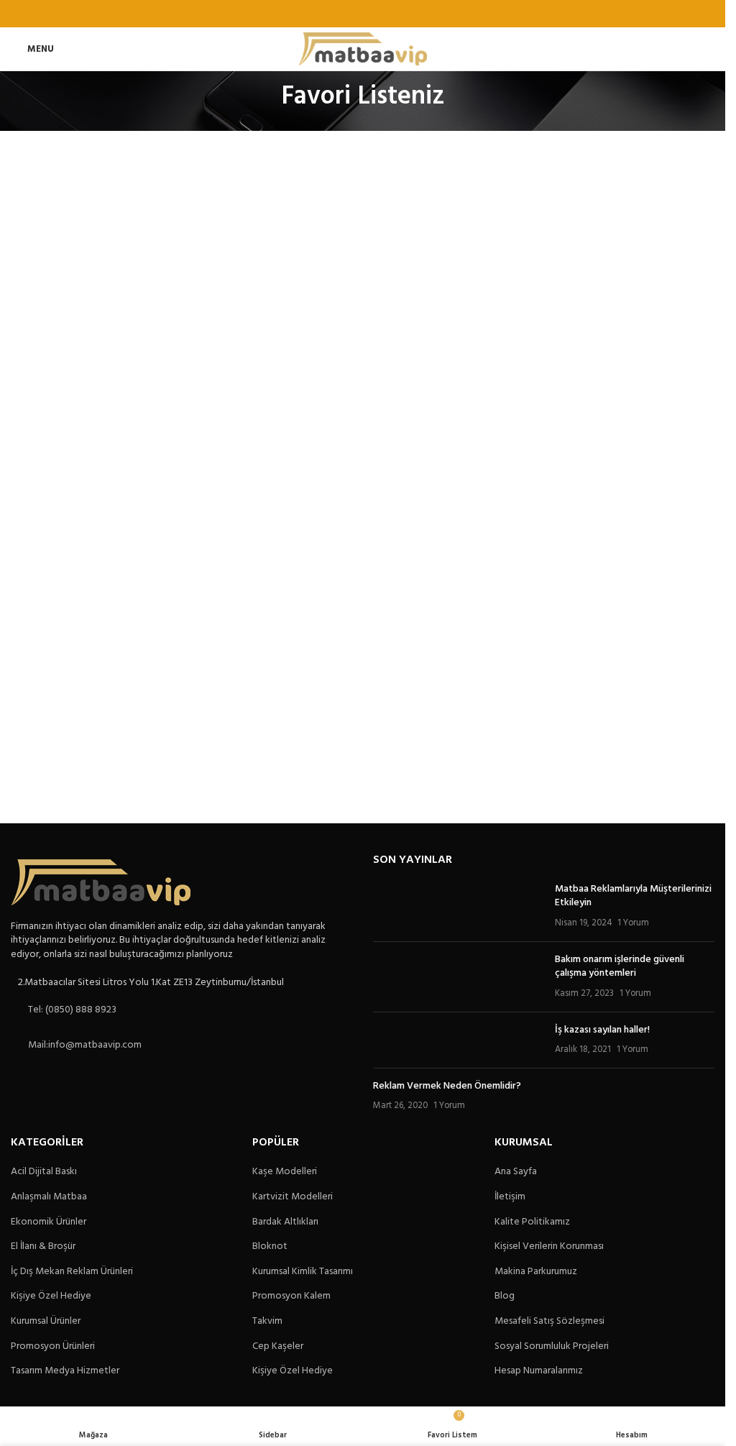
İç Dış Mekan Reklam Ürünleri (72, 1272)
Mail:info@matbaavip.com (85, 1045)
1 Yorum (633, 923)
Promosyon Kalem (291, 1296)
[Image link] (100, 882)
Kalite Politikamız (532, 1222)
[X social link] (345, 13)
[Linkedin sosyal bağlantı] (381, 13)
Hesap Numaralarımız (538, 1371)
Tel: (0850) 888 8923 (72, 1010)
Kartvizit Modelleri (292, 1197)
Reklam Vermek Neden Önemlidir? (447, 1086)
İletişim (509, 1197)
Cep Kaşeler (277, 1347)
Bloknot (270, 1247)
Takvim (267, 1321)
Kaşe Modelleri (284, 1172)
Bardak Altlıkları (285, 1222)
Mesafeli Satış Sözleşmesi (549, 1321)
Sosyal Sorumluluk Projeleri (551, 1347)
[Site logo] (362, 49)
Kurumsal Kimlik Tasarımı (302, 1272)
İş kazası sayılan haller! (602, 1030)
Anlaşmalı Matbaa (49, 1197)
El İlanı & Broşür (43, 1247)
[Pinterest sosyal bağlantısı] (363, 13)
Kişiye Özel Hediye (51, 1296)
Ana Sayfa (515, 1172)
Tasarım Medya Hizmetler (65, 1371)
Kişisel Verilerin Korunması (549, 1247)
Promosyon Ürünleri (53, 1347)
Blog (504, 1296)
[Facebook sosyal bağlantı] (326, 13)
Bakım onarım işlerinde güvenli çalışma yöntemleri (619, 966)
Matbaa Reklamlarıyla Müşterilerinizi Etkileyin (633, 896)
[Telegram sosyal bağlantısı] (399, 13)
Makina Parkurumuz (535, 1272)
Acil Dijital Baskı (44, 1172)
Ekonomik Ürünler (48, 1222)
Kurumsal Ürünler (45, 1321)
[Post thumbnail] (458, 906)
